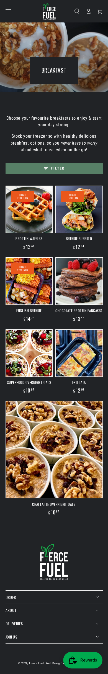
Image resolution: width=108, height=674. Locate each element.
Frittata (79, 382)
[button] (77, 11)
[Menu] (8, 11)
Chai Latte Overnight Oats (54, 504)
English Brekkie (29, 310)
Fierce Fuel (36, 663)
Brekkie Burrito (79, 238)
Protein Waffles (29, 238)
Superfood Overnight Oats (29, 382)
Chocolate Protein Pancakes (78, 310)
